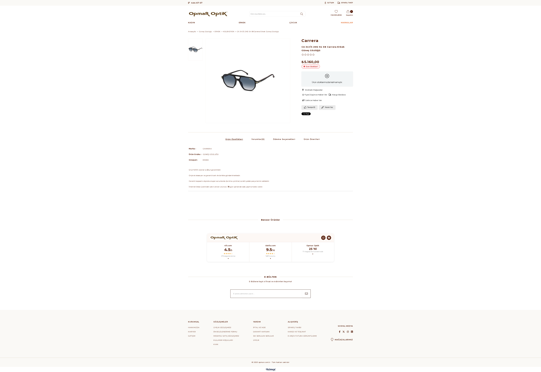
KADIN (191, 22)
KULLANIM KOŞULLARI (223, 340)
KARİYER (192, 332)
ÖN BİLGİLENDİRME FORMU (225, 332)
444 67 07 (196, 3)
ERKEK (242, 22)
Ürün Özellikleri (234, 139)
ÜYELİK (256, 340)
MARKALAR (347, 22)
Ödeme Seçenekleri (284, 139)
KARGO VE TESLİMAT (297, 332)
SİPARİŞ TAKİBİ (294, 327)
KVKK (215, 344)
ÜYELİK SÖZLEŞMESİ (222, 327)
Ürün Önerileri (312, 139)
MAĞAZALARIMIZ (344, 339)
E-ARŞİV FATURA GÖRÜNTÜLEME (302, 336)
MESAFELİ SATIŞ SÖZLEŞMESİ (226, 336)
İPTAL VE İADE (259, 327)
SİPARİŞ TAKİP (347, 3)
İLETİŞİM (330, 3)
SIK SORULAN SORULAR (263, 336)
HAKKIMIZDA (193, 327)
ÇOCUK (293, 22)
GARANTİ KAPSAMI (261, 332)
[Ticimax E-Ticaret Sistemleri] (271, 369)
